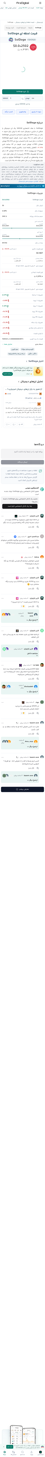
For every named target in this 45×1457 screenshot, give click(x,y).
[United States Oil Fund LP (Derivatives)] (17, 723)
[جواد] (42, 702)
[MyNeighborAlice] (22, 557)
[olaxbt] (13, 741)
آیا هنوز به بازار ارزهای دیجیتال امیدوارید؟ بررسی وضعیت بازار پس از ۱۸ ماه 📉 (23, 389)
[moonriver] (13, 686)
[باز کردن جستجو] (5, 3)
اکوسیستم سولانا (27, 349)
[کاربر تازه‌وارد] (42, 516)
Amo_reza (29, 741)
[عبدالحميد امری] (42, 536)
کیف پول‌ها (10, 28)
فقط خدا (36, 665)
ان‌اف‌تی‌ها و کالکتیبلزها (16, 354)
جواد (37, 702)
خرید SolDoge (21, 91)
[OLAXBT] (20, 665)
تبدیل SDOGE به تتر (22, 104)
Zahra (36, 557)
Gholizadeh (29, 686)
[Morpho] (15, 536)
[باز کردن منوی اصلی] (40, 3)
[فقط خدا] (42, 665)
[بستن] (3, 1446)
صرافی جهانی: (11, 8)
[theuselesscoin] (11, 649)
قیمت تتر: (30, 8)
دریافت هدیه (7, 374)
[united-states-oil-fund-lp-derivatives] (13, 614)
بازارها (30, 28)
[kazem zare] (42, 723)
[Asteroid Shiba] (17, 631)
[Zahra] (42, 557)
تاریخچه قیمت (21, 28)
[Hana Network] (17, 578)
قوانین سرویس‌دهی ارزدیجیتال (28, 181)
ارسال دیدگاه (22, 462)
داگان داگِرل (32, 354)
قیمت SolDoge (38, 200)
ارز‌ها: (41, 8)
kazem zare (30, 614)
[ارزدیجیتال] (22, 3)
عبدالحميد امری (33, 536)
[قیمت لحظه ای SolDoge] (11, 39)
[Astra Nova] (16, 516)
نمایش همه (8, 344)
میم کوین (14, 349)
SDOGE (5, 98)
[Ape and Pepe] (23, 702)
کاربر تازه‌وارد (34, 516)
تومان (27, 98)
